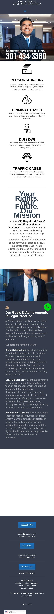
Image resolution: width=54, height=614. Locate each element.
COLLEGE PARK (27, 525)
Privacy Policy (27, 604)
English (12, 612)
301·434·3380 (27, 567)
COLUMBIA (26, 546)
